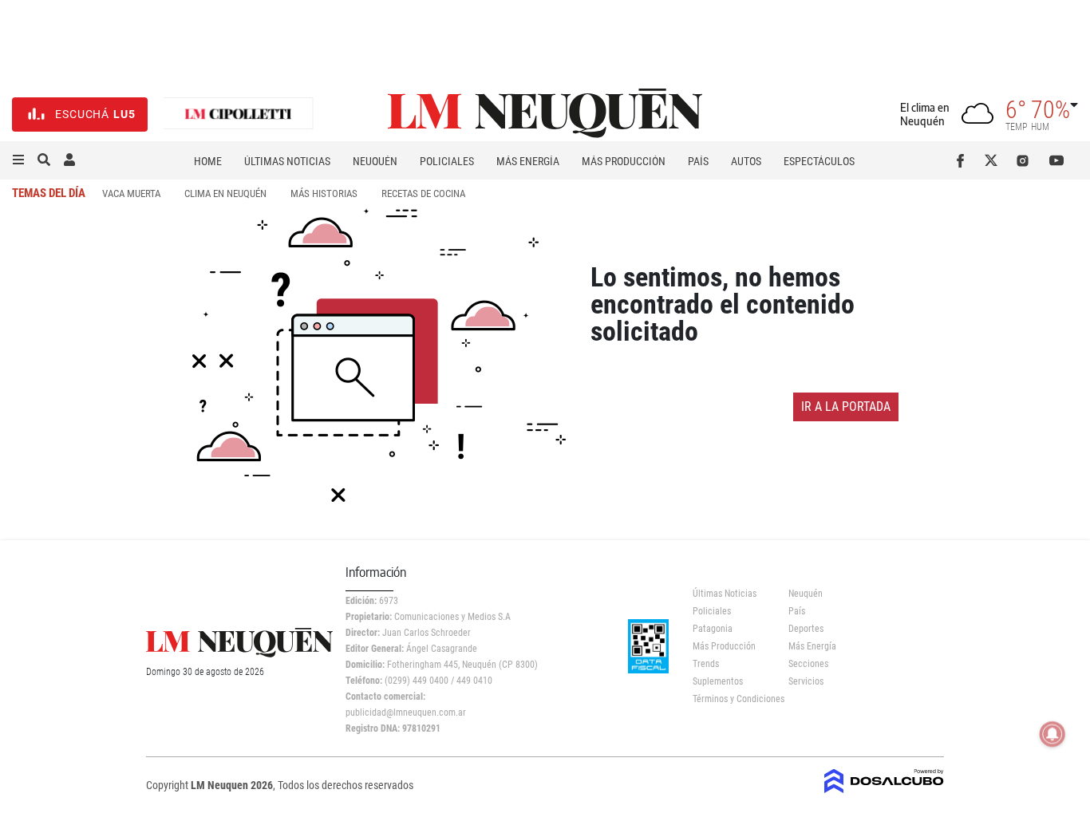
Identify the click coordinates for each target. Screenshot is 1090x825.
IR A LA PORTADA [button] (846, 406)
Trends (706, 664)
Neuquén (375, 161)
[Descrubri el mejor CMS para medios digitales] (884, 795)
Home (208, 161)
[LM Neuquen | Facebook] (963, 160)
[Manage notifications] (1052, 734)
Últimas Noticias (287, 161)
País (698, 161)
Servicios (805, 681)
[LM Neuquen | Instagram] (1026, 160)
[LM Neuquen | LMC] (239, 114)
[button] (18, 160)
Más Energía (527, 161)
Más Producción (623, 161)
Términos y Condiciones (729, 699)
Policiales (447, 161)
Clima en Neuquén (225, 193)
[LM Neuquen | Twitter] (995, 160)
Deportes (805, 629)
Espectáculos (819, 161)
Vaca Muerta (131, 193)
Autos (746, 161)
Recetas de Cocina (423, 193)
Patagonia (713, 629)
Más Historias (323, 193)
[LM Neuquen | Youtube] (1057, 160)
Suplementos (718, 681)
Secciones (808, 664)
